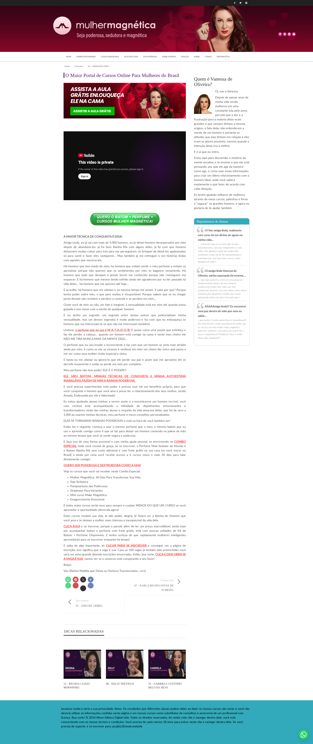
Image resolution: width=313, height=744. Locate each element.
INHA (160, 376)
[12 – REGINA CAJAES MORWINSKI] (82, 664)
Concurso (79, 66)
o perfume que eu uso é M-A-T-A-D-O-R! (102, 330)
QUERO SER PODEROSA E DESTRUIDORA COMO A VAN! (102, 465)
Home (67, 66)
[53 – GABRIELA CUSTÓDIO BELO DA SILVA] (167, 664)
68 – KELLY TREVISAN (120, 683)
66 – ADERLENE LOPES (98, 66)
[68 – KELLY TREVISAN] (124, 664)
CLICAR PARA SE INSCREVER (126, 545)
